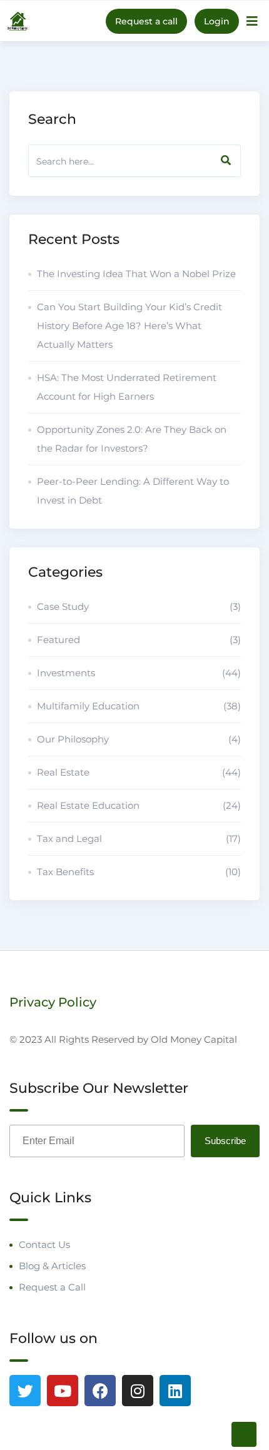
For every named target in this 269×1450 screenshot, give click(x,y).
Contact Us (44, 1244)
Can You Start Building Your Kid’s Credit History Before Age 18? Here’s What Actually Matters (129, 325)
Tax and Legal (139, 838)
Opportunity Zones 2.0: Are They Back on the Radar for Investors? (131, 438)
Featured (139, 640)
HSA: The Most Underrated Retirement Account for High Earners (126, 387)
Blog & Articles (52, 1266)
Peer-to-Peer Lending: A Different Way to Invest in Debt (133, 490)
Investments (139, 673)
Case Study (139, 606)
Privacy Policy (52, 1002)
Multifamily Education (139, 706)
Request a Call (52, 1287)
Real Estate (139, 772)
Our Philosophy (139, 739)
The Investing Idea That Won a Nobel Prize (136, 274)
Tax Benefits (139, 872)
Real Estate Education (139, 805)
